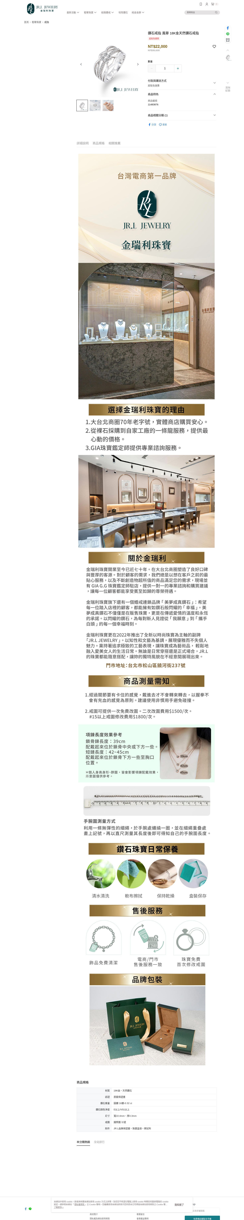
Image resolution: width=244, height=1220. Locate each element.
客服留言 (141, 1214)
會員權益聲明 (143, 1219)
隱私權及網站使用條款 (100, 1219)
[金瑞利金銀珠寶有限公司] (42, 8)
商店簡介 (94, 1214)
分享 (154, 124)
